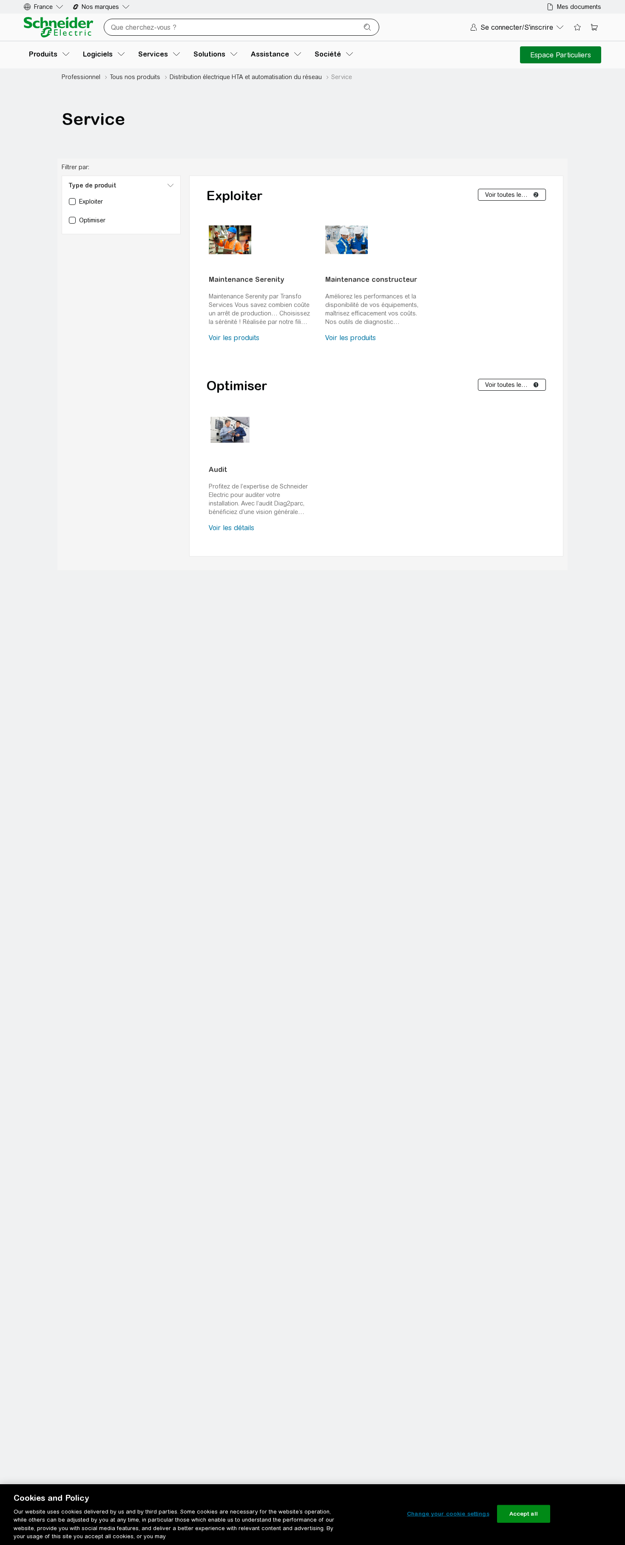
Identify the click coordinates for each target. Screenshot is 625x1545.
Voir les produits (234, 338)
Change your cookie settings (448, 1514)
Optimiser (237, 385)
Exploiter (235, 195)
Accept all (523, 1514)
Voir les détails (231, 528)
